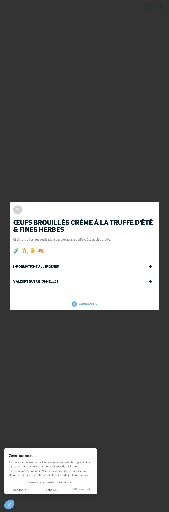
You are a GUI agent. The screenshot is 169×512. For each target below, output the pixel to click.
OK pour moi (81, 489)
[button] (9, 504)
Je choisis (51, 490)
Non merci (20, 490)
